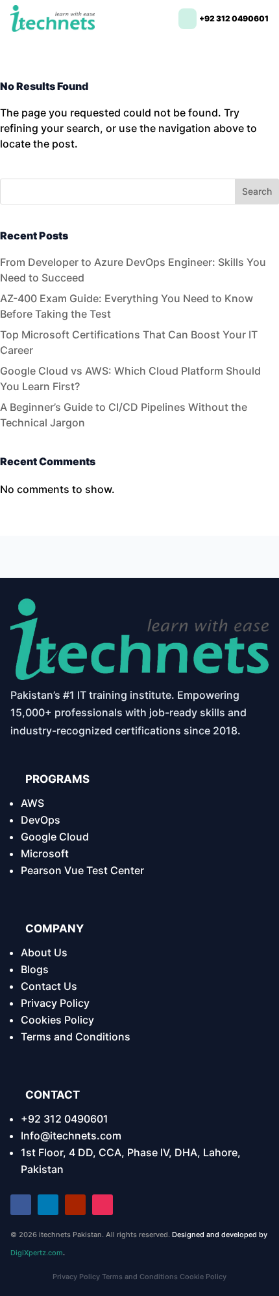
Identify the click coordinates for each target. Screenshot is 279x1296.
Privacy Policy (55, 1002)
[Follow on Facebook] (20, 1204)
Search (257, 191)
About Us (44, 952)
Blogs (35, 969)
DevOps (40, 819)
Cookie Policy (203, 1276)
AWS (32, 802)
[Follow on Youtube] (75, 1204)
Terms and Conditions (75, 1036)
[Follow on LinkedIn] (48, 1204)
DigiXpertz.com (36, 1252)
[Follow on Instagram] (102, 1204)
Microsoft (45, 853)
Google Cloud (55, 836)
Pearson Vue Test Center (82, 870)
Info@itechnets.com (71, 1135)
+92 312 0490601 (64, 1118)
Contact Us (49, 986)
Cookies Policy (57, 1019)
